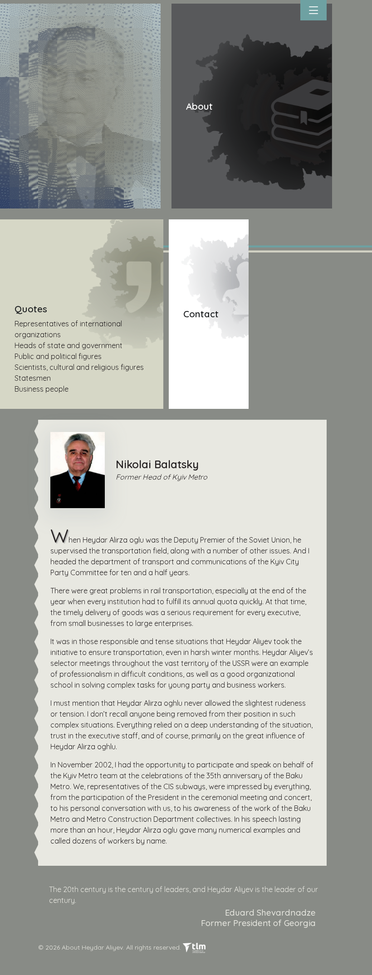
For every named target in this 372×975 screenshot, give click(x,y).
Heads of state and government (68, 345)
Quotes (31, 309)
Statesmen (33, 378)
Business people (42, 388)
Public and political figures (58, 356)
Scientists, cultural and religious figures (79, 367)
